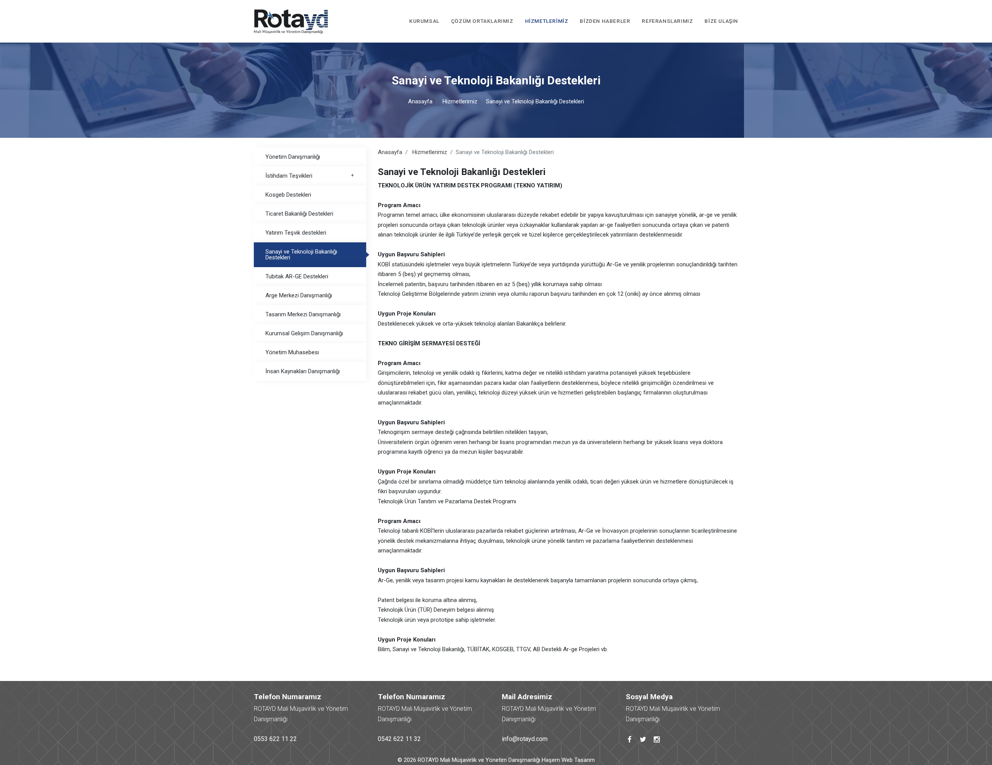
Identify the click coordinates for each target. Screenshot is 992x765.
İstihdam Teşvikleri (288, 175)
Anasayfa (420, 101)
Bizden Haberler (605, 21)
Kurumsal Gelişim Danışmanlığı (304, 333)
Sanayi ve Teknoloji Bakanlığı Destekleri (301, 254)
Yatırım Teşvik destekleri (295, 232)
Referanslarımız (667, 21)
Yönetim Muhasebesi (292, 352)
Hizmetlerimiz (546, 21)
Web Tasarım (578, 759)
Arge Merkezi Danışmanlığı (298, 295)
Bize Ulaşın (721, 21)
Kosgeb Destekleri (288, 194)
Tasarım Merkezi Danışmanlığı (303, 314)
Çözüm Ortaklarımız (482, 21)
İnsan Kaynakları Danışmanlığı (302, 371)
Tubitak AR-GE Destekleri (296, 276)
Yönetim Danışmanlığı (292, 156)
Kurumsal (424, 21)
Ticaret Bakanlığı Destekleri (299, 213)
